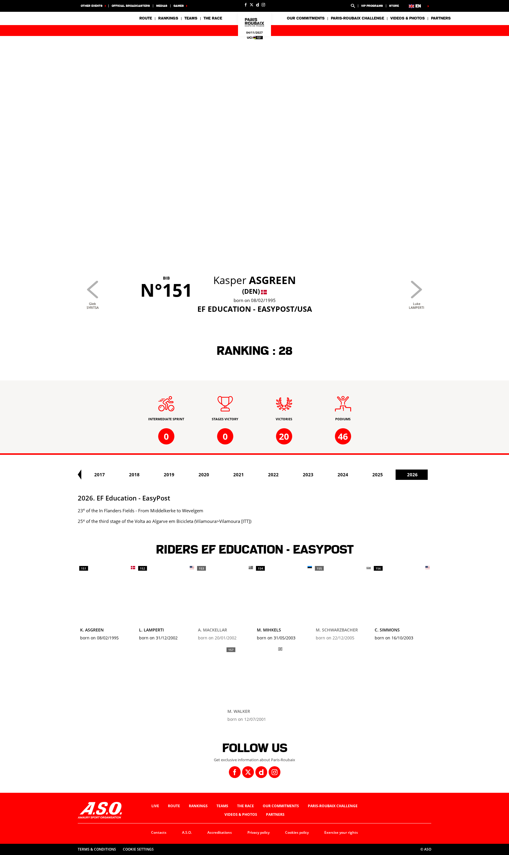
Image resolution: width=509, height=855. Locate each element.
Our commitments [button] (306, 18)
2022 (273, 474)
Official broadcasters (131, 6)
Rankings (168, 18)
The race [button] (213, 18)
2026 (412, 474)
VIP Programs (372, 6)
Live (155, 805)
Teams (222, 805)
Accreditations (219, 832)
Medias (161, 6)
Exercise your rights (341, 832)
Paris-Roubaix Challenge (357, 18)
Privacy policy (258, 832)
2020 (204, 474)
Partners (441, 18)
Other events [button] (92, 6)
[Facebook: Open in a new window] (245, 4)
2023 (308, 474)
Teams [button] (190, 18)
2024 (343, 474)
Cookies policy (297, 832)
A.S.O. (187, 832)
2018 (134, 474)
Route (145, 18)
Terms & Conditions (97, 849)
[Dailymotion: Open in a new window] (257, 4)
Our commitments (281, 805)
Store (394, 6)
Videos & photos (407, 18)
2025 (377, 474)
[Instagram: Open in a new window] (263, 4)
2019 (169, 474)
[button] (353, 6)
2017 (99, 474)
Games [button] (178, 6)
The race (245, 805)
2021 (238, 474)
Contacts (158, 832)
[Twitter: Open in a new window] (251, 4)
